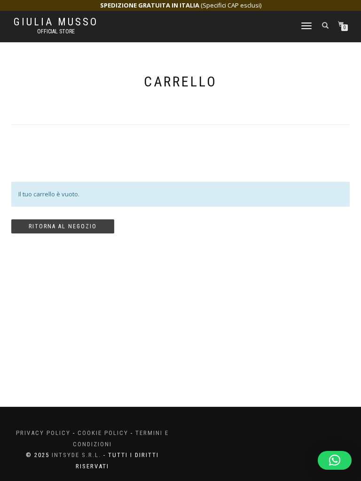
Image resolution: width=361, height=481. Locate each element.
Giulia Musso (56, 22)
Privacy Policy (43, 432)
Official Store (56, 31)
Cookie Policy (103, 432)
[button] (335, 460)
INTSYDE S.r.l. (76, 454)
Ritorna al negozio (63, 226)
